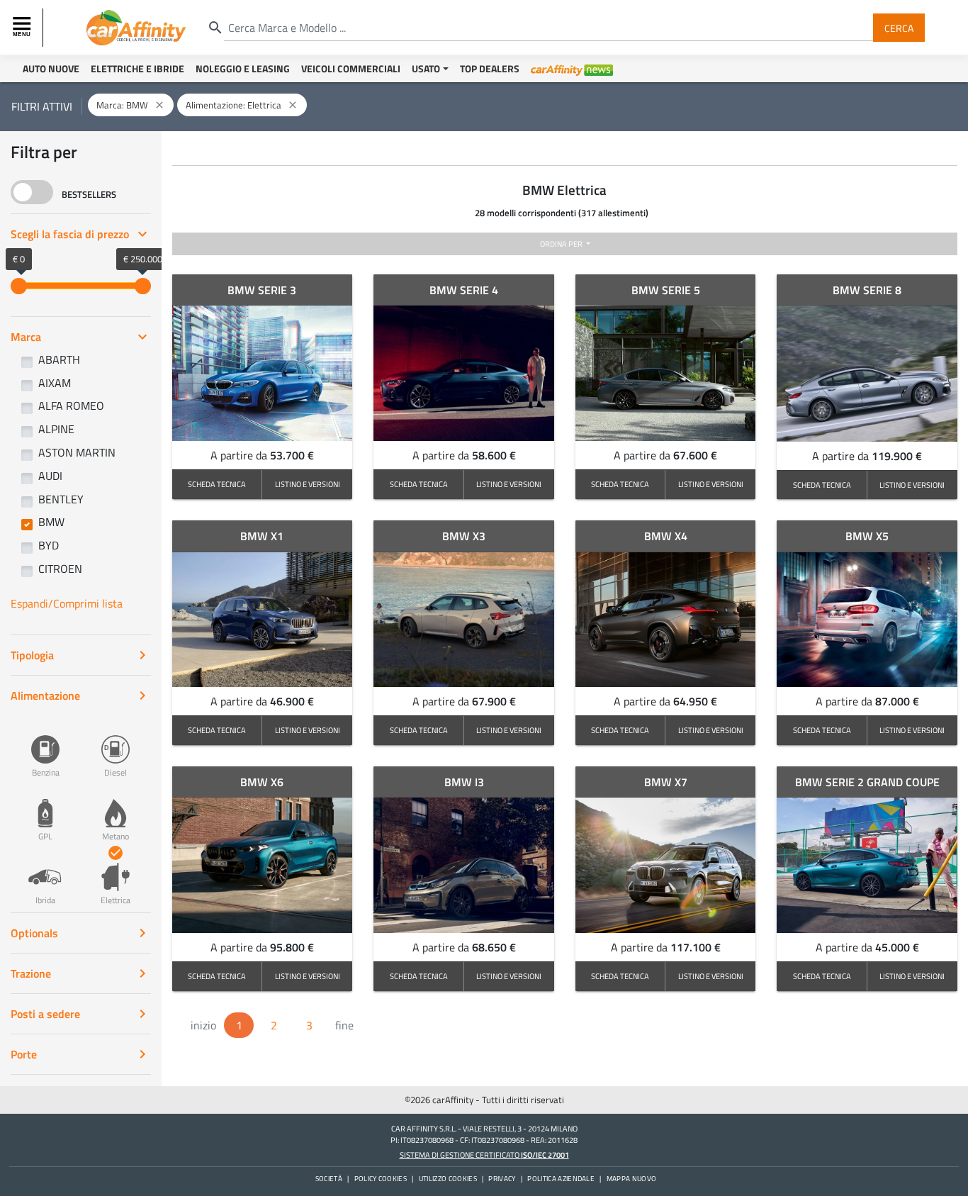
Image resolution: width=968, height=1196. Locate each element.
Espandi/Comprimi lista (67, 603)
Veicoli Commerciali (350, 68)
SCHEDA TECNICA (217, 484)
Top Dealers (489, 68)
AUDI (50, 475)
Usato (426, 68)
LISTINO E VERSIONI (307, 484)
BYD (48, 545)
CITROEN (60, 568)
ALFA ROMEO (71, 405)
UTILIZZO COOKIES (448, 1178)
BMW (51, 521)
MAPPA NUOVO (632, 1178)
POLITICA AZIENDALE (561, 1178)
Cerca (898, 27)
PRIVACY (501, 1178)
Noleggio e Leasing (243, 68)
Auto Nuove (51, 68)
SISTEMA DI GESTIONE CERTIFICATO (484, 1154)
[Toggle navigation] (23, 27)
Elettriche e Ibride (137, 68)
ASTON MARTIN (77, 452)
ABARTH (59, 359)
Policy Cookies (380, 1178)
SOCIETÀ (328, 1178)
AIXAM (54, 383)
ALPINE (56, 429)
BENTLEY (61, 499)
